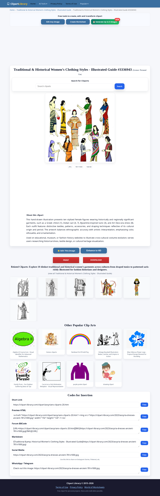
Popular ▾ (84, 3)
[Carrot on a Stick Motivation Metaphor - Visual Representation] (51, 371)
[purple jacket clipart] (80, 371)
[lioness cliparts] (51, 339)
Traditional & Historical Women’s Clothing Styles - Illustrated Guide (44, 10)
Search (119, 86)
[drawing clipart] (108, 371)
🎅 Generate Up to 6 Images (106, 21)
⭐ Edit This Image (66, 250)
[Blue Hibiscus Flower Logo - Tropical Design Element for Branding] (137, 339)
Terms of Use (71, 3)
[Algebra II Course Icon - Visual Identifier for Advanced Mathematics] (23, 339)
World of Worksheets (94, 487)
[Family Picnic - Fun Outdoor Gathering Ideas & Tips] (23, 371)
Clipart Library (73, 483)
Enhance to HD (93, 250)
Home (33, 3)
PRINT (66, 260)
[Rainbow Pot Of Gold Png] (80, 339)
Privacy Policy (56, 3)
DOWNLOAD (96, 260)
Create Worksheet (78, 22)
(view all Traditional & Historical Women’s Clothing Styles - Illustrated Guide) (80, 273)
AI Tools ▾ (43, 3)
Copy (144, 405)
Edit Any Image (53, 22)
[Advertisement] (80, 45)
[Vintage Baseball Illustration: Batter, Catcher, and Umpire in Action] (108, 339)
